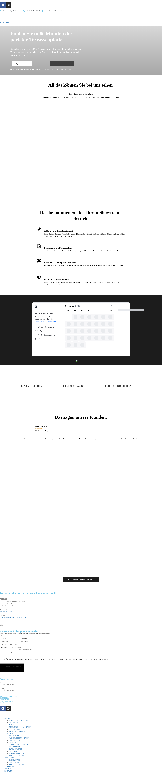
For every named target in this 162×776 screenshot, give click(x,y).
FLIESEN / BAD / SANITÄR (18, 720)
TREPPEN (12, 742)
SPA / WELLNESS (15, 747)
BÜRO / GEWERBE (15, 749)
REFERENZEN (9, 767)
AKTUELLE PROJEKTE (17, 756)
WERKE (3, 703)
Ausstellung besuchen (61, 64)
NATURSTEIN (13, 722)
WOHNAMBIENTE (15, 740)
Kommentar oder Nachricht (9, 653)
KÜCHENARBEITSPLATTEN (19, 738)
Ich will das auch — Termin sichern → (81, 579)
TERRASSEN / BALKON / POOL (20, 744)
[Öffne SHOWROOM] (8, 20)
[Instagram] (8, 5)
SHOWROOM (4, 22)
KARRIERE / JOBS (6, 701)
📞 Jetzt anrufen (21, 64)
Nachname (24, 641)
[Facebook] (3, 5)
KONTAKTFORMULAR (8, 696)
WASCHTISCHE (14, 729)
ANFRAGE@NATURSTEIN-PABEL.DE (13, 617)
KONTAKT (8, 771)
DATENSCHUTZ (5, 699)
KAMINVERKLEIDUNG (17, 753)
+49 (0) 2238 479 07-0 (7, 611)
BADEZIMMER (14, 736)
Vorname (24, 639)
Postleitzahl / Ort (5, 647)
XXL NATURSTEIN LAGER (18, 731)
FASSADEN (13, 751)
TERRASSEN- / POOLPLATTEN (20, 727)
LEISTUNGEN (9, 733)
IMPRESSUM (4, 698)
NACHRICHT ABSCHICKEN (11, 667)
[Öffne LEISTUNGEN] (19, 20)
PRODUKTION (9, 758)
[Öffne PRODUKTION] (30, 20)
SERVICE (7, 769)
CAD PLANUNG (14, 760)
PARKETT (12, 725)
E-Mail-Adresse (5, 645)
